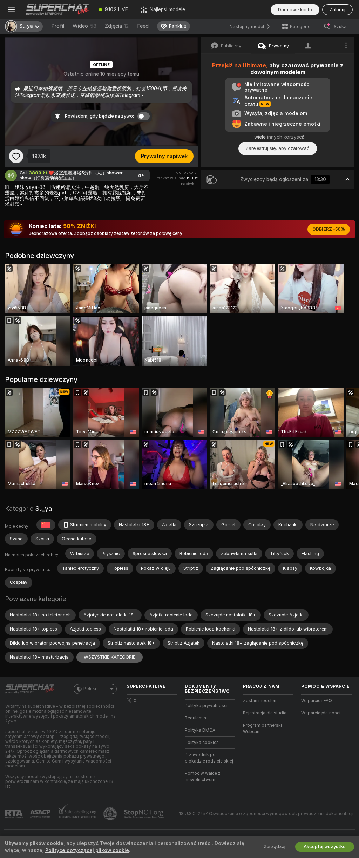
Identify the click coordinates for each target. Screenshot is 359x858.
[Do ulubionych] (16, 156)
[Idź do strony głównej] (57, 9)
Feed (143, 26)
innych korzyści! (285, 137)
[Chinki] (45, 524)
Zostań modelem (260, 700)
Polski (89, 688)
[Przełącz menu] (11, 9)
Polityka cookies (202, 742)
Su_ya (43, 508)
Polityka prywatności (206, 705)
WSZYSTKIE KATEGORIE (109, 657)
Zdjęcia (117, 26)
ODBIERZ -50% (328, 229)
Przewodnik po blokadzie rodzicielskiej (209, 758)
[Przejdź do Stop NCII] (144, 814)
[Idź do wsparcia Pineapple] (110, 813)
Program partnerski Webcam (262, 728)
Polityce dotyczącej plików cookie (87, 850)
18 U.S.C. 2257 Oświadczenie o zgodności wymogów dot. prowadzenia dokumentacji (266, 813)
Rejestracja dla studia (264, 713)
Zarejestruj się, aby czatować (278, 148)
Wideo (84, 26)
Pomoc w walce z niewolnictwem (203, 776)
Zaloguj (337, 9)
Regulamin (195, 717)
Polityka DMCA (200, 730)
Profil (57, 26)
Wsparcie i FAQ (316, 700)
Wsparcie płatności (320, 713)
